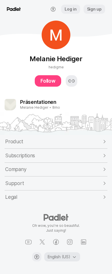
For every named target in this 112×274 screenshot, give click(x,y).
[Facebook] (56, 242)
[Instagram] (69, 242)
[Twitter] (42, 242)
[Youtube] (28, 242)
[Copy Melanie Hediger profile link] (71, 81)
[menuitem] (53, 9)
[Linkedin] (83, 242)
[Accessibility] (36, 256)
